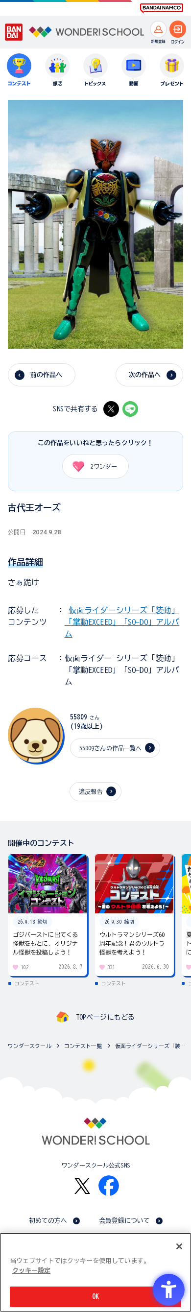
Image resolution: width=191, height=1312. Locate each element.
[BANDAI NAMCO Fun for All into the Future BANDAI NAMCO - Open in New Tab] (161, 8)
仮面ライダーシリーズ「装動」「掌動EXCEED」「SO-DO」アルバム (122, 622)
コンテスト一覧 (83, 1046)
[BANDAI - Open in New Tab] (14, 32)
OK (95, 1296)
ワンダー (104, 466)
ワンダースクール (29, 1046)
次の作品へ (145, 375)
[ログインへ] (178, 29)
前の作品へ (46, 375)
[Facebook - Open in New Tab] (108, 1185)
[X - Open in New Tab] (111, 409)
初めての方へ (48, 1220)
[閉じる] (179, 1246)
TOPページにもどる (105, 1017)
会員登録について (124, 1220)
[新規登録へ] (158, 29)
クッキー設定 (31, 1270)
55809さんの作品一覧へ (110, 748)
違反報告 (91, 791)
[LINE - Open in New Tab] (130, 409)
